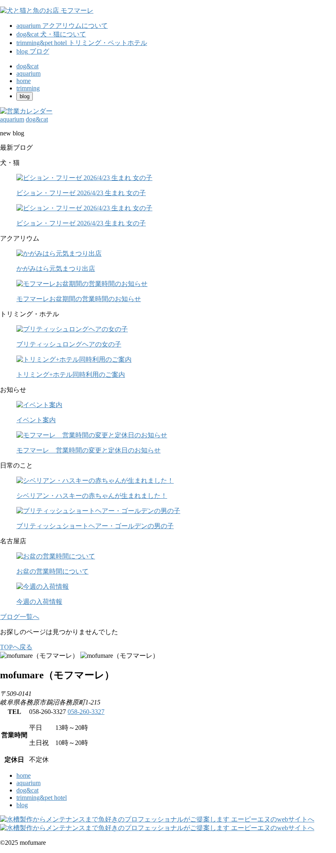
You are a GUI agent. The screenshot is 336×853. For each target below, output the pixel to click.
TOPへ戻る (16, 647)
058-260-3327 (86, 711)
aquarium (28, 782)
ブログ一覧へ (19, 616)
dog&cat (27, 790)
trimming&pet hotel (41, 797)
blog (22, 804)
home (23, 775)
